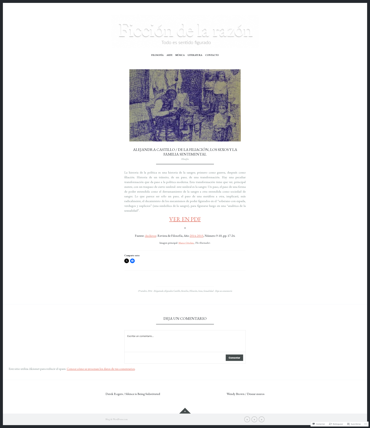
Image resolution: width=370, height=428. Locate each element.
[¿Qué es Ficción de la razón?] (247, 419)
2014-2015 (196, 236)
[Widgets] (185, 411)
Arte (169, 55)
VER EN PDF (185, 219)
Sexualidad (208, 290)
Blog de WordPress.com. (117, 419)
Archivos (150, 236)
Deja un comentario (223, 290)
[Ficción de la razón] (185, 31)
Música (180, 55)
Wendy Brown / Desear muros (245, 394)
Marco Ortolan (186, 242)
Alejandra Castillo (172, 290)
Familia (184, 290)
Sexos (200, 290)
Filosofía (157, 55)
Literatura (195, 55)
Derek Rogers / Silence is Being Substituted (133, 394)
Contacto (212, 55)
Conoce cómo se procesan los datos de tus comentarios (101, 369)
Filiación (193, 290)
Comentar (234, 357)
